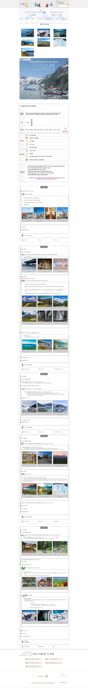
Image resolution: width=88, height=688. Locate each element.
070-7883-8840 (61, 3)
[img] (27, 214)
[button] (68, 4)
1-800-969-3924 (61, 2)
